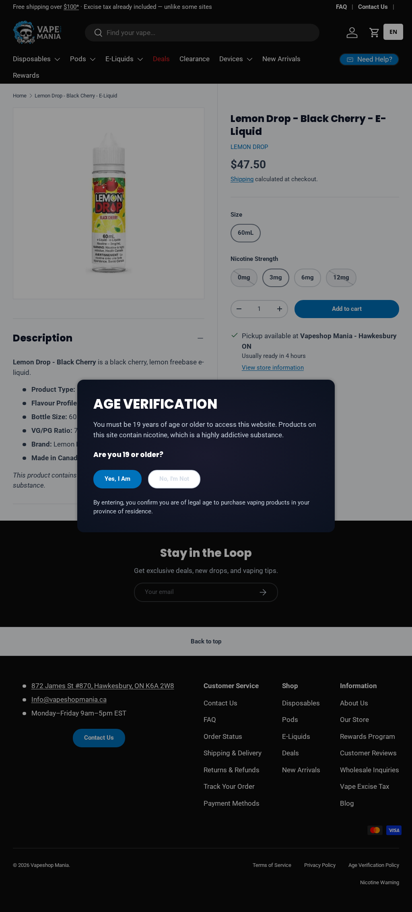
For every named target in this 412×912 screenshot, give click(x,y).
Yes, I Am (117, 478)
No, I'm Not (174, 478)
